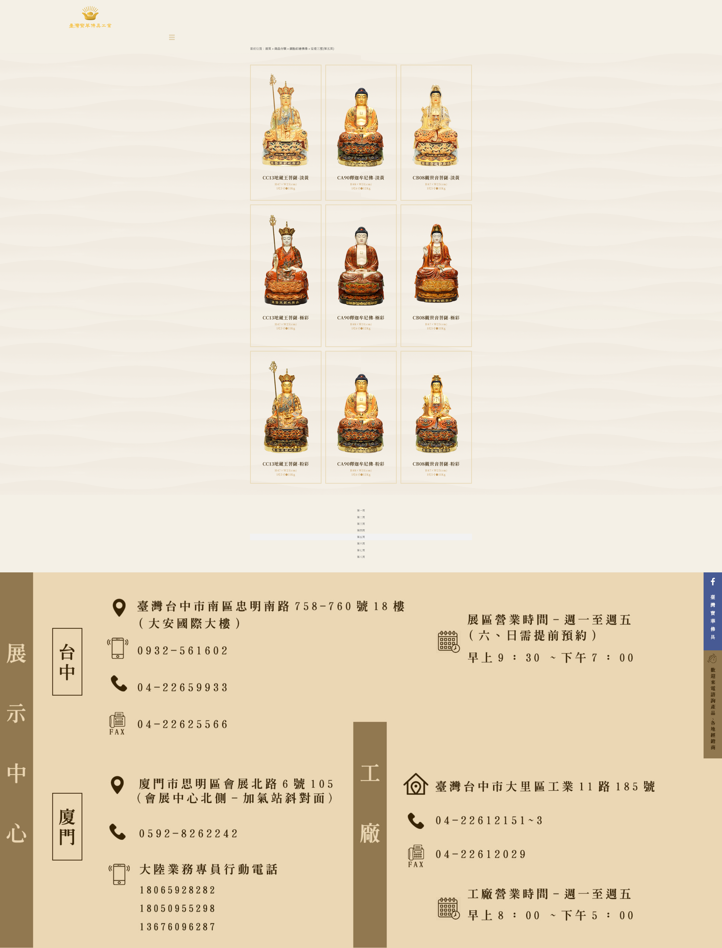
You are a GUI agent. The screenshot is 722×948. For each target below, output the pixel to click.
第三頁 (361, 524)
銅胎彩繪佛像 (299, 48)
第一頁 (361, 510)
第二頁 (361, 517)
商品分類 (280, 48)
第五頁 (361, 537)
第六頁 (361, 543)
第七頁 (361, 550)
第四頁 (361, 530)
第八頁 (361, 557)
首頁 (268, 48)
